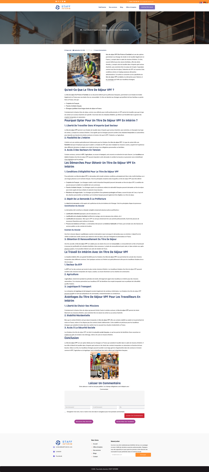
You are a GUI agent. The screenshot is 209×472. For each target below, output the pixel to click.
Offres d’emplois (131, 7)
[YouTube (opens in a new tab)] (65, 1)
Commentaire (104, 389)
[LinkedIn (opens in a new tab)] (62, 1)
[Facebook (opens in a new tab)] (56, 1)
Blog (121, 7)
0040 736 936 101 (134, 1)
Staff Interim (102, 7)
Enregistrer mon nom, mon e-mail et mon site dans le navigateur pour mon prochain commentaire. (96, 412)
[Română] (207, 2)
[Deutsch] (205, 2)
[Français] (202, 2)
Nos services (113, 7)
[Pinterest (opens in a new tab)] (58, 1)
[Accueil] (81, 30)
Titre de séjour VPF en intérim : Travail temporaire (115, 30)
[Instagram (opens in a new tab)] (60, 1)
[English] (200, 2)
